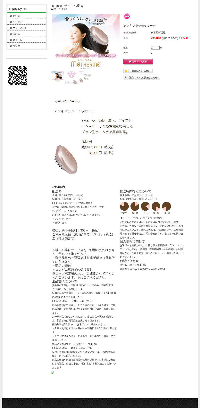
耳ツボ (16, 45)
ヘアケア (17, 22)
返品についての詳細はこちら (143, 77)
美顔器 (65, 9)
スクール (17, 40)
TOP (55, 9)
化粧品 (17, 15)
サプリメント (20, 27)
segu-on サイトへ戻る (67, 5)
